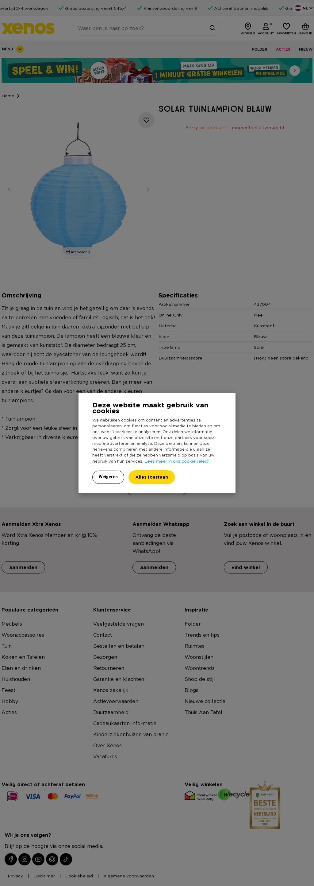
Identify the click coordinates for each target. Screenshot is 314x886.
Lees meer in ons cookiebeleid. (176, 461)
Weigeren (108, 476)
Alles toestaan (151, 477)
